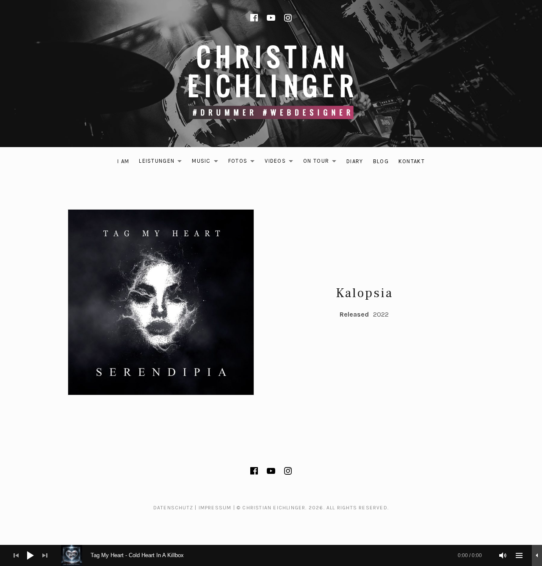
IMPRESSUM (215, 508)
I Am (123, 161)
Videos (281, 162)
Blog (381, 161)
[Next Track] (45, 555)
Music (207, 162)
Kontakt (411, 161)
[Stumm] (503, 555)
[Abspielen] (30, 555)
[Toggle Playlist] (519, 555)
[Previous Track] (16, 555)
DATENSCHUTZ (173, 508)
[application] (271, 555)
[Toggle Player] (537, 555)
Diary (354, 161)
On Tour (322, 162)
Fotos (244, 162)
